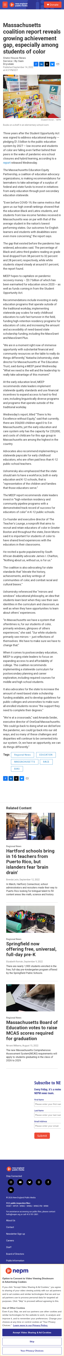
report (7, 162)
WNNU (29, 1206)
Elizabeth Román (14, 961)
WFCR (15, 1206)
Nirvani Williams (13, 1045)
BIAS (17, 769)
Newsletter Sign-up (15, 1234)
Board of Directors (15, 1254)
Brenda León (12, 879)
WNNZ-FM (38, 1206)
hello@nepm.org (13, 1214)
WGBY (8, 1206)
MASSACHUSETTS (24, 762)
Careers (10, 1240)
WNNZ (22, 1206)
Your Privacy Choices (32, 1350)
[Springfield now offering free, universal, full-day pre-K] (30, 919)
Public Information (15, 1261)
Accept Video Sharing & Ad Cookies (32, 1332)
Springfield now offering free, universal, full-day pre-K (31, 949)
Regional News (22, 755)
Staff (8, 1247)
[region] (32, 1310)
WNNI (46, 1206)
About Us (10, 1220)
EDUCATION (46, 755)
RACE (46, 762)
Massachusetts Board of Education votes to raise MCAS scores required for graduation (32, 1030)
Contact (10, 1227)
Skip (32, 1341)
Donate (54, 4)
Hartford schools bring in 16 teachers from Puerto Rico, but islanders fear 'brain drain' (30, 861)
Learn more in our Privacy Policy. (30, 1325)
